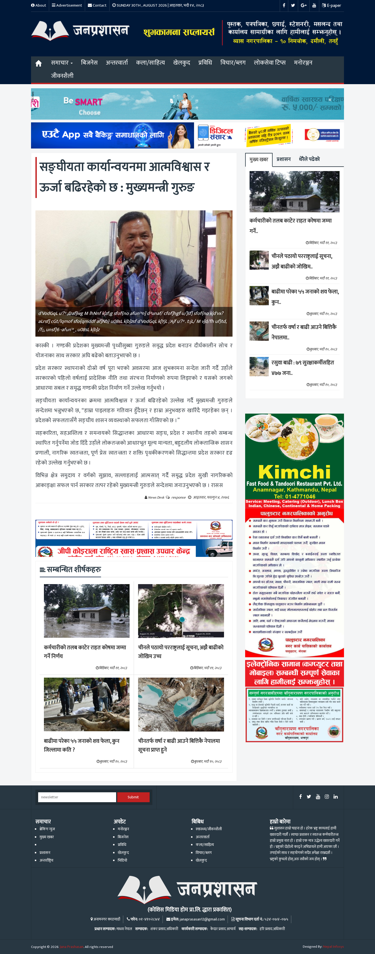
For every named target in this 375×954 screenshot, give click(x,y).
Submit (133, 797)
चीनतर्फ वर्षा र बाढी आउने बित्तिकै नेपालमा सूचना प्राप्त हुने (179, 745)
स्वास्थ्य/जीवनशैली (209, 829)
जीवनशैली (62, 76)
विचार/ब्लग (233, 63)
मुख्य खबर (259, 159)
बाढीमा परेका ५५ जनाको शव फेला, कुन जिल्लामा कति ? (81, 745)
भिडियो (122, 860)
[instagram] (327, 797)
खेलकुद (181, 63)
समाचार (60, 63)
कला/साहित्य (150, 63)
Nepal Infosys (333, 947)
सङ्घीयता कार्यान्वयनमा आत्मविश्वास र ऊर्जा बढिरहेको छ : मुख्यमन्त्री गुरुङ (125, 177)
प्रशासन (284, 159)
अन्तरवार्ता (117, 63)
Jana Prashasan (71, 947)
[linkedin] (336, 797)
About (40, 5)
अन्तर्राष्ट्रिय (46, 860)
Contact (99, 5)
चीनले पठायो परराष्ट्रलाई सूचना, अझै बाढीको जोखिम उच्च (180, 652)
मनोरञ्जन (303, 63)
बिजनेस (89, 63)
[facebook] (300, 797)
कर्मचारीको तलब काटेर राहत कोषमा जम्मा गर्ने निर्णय (85, 652)
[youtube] (318, 797)
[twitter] (309, 797)
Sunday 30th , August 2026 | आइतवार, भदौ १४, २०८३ (160, 5)
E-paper (333, 5)
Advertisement (68, 5)
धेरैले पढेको (309, 159)
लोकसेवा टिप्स (270, 63)
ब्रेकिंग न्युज (47, 829)
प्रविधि (205, 63)
